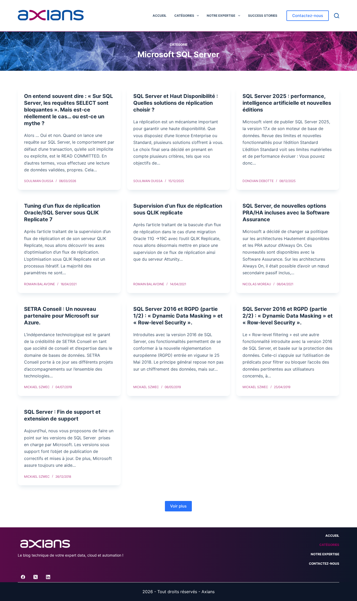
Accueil (159, 15)
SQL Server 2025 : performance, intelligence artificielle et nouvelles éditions (287, 103)
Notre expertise (221, 15)
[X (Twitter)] (35, 577)
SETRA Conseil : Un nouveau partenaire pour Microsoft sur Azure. (61, 316)
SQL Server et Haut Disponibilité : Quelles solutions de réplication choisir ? (175, 103)
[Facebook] (23, 577)
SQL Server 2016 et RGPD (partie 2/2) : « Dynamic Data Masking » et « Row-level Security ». (288, 316)
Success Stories (262, 15)
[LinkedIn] (48, 577)
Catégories (184, 15)
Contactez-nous (307, 15)
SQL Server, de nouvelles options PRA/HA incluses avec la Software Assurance (286, 213)
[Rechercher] (336, 15)
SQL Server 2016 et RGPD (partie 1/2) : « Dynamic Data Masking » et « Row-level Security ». (178, 316)
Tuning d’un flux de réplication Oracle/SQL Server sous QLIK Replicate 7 (62, 213)
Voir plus (178, 506)
